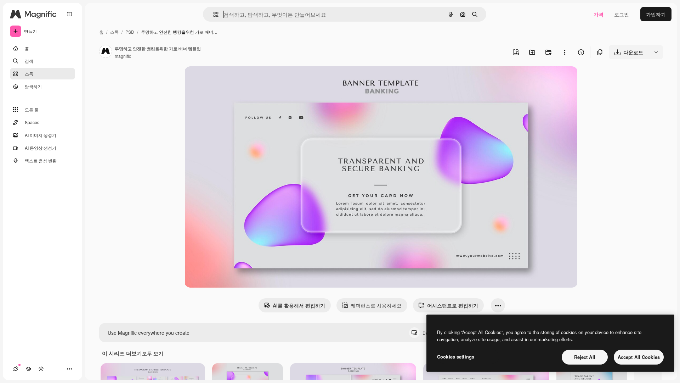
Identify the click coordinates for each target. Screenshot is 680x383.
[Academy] (28, 368)
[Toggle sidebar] (69, 14)
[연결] (15, 368)
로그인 (621, 14)
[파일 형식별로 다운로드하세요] (656, 52)
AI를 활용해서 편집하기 (299, 305)
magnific (123, 56)
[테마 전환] (41, 368)
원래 (225, 80)
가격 (599, 14)
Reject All (584, 357)
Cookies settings (455, 356)
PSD (129, 32)
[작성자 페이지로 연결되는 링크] (105, 52)
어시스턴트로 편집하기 (452, 305)
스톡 (114, 32)
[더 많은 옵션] (564, 52)
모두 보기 (152, 353)
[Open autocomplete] (213, 14)
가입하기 (656, 14)
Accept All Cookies (639, 357)
